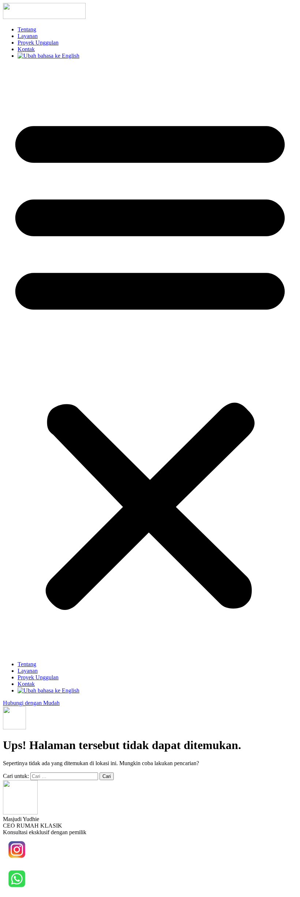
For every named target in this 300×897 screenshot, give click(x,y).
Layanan (28, 36)
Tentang (27, 29)
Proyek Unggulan (38, 42)
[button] (150, 360)
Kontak (26, 49)
